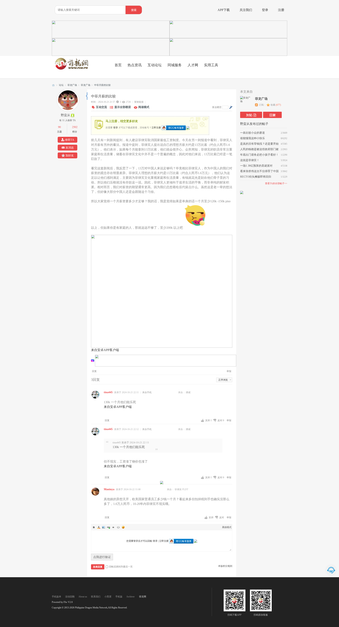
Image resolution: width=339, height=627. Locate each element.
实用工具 (211, 65)
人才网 (193, 65)
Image (104, 527)
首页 (118, 65)
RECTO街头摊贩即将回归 (255, 176)
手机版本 (56, 596)
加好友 (70, 155)
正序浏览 (223, 379)
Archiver (130, 596)
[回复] (272, 115)
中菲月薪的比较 (102, 85)
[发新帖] (251, 115)
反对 (221, 420)
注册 (281, 10)
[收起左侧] (86, 96)
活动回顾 (70, 596)
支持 (208, 420)
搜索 (134, 10)
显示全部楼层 (122, 107)
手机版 (118, 596)
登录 (265, 10)
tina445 (108, 392)
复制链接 (139, 102)
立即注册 (156, 127)
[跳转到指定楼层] (230, 107)
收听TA (69, 139)
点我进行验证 (102, 557)
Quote (113, 527)
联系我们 (95, 596)
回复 (94, 371)
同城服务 (175, 65)
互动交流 (101, 107)
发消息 (70, 147)
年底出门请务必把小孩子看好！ (259, 154)
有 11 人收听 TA (67, 120)
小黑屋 (107, 596)
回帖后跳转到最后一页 (121, 566)
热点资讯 (135, 65)
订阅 (261, 104)
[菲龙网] (71, 68)
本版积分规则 (225, 566)
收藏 (276, 104)
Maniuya (109, 489)
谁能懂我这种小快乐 (252, 138)
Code (118, 527)
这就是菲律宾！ (249, 160)
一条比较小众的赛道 (252, 132)
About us (82, 596)
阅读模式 (143, 107)
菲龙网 (53, 85)
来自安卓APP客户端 (105, 350)
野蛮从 (65, 115)
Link (108, 527)
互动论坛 (155, 65)
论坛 (61, 85)
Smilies (123, 527)
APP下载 (224, 10)
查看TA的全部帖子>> (276, 183)
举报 (229, 371)
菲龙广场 (72, 85)
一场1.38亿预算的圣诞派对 (256, 165)
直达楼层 (216, 107)
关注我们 (246, 10)
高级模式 (226, 527)
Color (99, 527)
